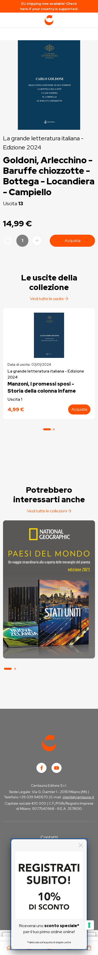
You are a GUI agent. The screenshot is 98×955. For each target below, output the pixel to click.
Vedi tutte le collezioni (47, 511)
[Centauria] (49, 20)
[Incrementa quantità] (37, 241)
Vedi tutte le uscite (47, 298)
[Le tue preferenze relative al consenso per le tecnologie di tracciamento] (89, 925)
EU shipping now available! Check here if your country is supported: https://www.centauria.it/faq (49, 6)
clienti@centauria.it (78, 797)
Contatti (49, 837)
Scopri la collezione (49, 635)
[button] (47, 429)
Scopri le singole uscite (49, 649)
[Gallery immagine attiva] (49, 84)
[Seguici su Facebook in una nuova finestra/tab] (41, 768)
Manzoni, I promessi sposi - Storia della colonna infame (42, 387)
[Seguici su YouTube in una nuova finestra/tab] (57, 768)
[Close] (81, 845)
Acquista (72, 240)
